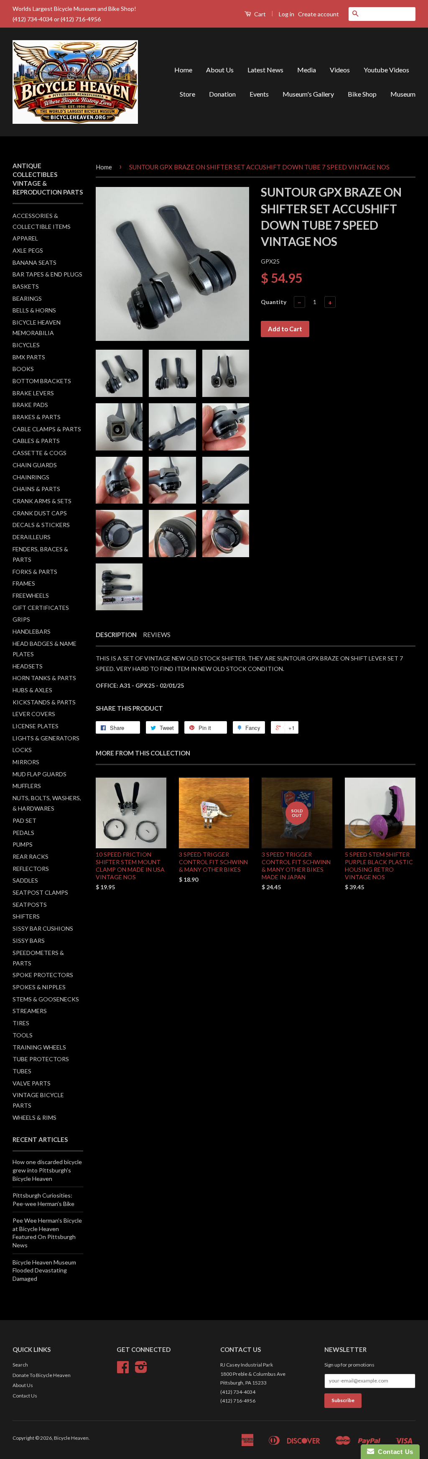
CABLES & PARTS (36, 440)
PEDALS (23, 832)
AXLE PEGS (28, 250)
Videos (340, 70)
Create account (318, 14)
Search (20, 1365)
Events (259, 94)
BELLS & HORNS (34, 310)
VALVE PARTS (32, 1083)
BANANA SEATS (34, 262)
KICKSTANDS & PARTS (44, 702)
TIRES (21, 1022)
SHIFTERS (26, 916)
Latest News (265, 70)
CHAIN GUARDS (35, 464)
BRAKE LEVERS (33, 393)
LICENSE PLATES (36, 726)
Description (116, 634)
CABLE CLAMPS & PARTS (47, 429)
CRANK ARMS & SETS (42, 500)
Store (187, 94)
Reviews (157, 634)
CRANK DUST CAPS (40, 513)
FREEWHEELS (31, 595)
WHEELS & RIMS (34, 1117)
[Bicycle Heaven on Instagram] (141, 1370)
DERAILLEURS (32, 536)
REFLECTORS (31, 868)
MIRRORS (26, 761)
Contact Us (25, 1395)
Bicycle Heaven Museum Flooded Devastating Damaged (44, 1270)
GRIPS (21, 619)
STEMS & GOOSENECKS (46, 999)
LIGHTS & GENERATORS (46, 738)
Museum (402, 94)
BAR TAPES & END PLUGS (47, 274)
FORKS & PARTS (35, 571)
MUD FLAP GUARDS (39, 774)
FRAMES (24, 583)
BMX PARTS (29, 357)
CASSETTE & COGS (39, 452)
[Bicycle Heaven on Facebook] (123, 1370)
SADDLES (25, 880)
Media (306, 70)
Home (183, 70)
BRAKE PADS (30, 404)
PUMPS (23, 844)
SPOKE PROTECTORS (43, 974)
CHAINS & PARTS (36, 488)
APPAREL (25, 238)
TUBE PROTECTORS (41, 1058)
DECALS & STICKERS (41, 524)
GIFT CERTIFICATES (41, 607)
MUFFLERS (27, 785)
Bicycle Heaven (71, 1438)
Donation (222, 94)
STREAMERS (30, 1010)
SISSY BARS (29, 940)
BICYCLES (26, 344)
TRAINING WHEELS (39, 1047)
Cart (259, 14)
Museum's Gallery (308, 94)
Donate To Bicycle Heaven (42, 1375)
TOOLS (23, 1035)
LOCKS (22, 749)
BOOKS (23, 368)
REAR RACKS (30, 856)
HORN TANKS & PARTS (44, 677)
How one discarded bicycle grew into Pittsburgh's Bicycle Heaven (47, 1170)
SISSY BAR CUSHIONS (43, 928)
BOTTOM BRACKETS (42, 380)
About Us (220, 70)
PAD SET (24, 820)
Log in (286, 14)
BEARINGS (27, 298)
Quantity (273, 301)
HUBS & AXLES (32, 690)
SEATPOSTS (30, 904)
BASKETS (26, 286)
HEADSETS (28, 666)
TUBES (22, 1071)
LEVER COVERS (34, 713)
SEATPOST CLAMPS (40, 892)
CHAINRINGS (31, 477)
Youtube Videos (386, 70)
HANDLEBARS (32, 631)
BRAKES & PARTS (37, 416)
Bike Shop (362, 94)
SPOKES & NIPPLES (39, 987)
